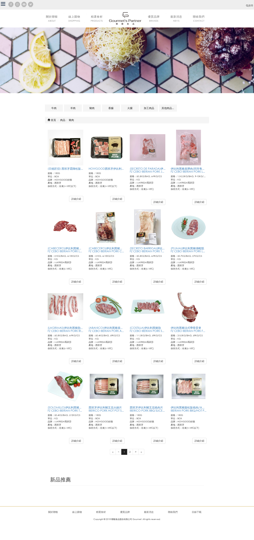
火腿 (130, 108)
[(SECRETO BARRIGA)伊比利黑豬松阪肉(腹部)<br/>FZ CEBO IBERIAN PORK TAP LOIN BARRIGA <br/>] (148, 227)
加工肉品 (149, 108)
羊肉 (73, 108)
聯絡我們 (173, 512)
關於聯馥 (53, 512)
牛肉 (54, 108)
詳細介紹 (76, 198)
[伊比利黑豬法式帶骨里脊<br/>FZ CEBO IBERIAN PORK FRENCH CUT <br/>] (188, 307)
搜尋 (250, 5)
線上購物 (77, 512)
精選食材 (101, 512)
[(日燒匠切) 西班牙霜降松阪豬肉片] (65, 147)
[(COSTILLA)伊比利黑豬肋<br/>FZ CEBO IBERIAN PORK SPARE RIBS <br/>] (148, 307)
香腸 (111, 108)
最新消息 (149, 512)
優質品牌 (125, 512)
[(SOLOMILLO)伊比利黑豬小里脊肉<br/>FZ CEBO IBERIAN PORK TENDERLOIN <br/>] (65, 386)
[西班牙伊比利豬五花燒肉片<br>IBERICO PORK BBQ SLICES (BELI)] (148, 386)
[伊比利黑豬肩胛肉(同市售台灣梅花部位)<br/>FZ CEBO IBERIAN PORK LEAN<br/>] (188, 147)
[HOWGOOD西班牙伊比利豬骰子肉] (106, 147)
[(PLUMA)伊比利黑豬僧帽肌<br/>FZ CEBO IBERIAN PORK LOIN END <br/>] (188, 227)
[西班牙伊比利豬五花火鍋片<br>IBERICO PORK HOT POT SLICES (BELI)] (106, 386)
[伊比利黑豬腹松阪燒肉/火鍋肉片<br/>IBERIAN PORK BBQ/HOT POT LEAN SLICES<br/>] (188, 386)
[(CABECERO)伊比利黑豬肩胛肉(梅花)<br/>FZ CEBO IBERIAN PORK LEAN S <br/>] (65, 227)
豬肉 (92, 108)
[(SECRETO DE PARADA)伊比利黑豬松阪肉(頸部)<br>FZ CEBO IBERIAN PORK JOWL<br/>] (148, 147)
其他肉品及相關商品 (169, 108)
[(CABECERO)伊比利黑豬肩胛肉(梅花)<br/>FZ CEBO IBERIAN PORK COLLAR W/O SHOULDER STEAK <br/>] (106, 227)
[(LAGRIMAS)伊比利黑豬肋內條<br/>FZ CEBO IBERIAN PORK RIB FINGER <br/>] (65, 307)
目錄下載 (196, 512)
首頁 (53, 120)
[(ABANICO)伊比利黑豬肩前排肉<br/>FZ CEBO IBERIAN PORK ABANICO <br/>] (106, 307)
